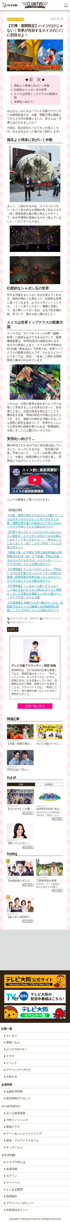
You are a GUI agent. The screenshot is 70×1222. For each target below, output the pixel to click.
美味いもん (13, 1042)
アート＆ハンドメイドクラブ (24, 1133)
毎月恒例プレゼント (18, 1098)
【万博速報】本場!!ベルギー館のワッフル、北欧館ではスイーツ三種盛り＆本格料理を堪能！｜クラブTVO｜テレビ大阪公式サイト (35, 606)
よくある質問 (14, 1189)
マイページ (13, 1182)
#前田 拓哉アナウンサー (22, 622)
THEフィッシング (17, 1119)
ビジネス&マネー (16, 1049)
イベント (11, 1062)
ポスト (14, 629)
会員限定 (49, 784)
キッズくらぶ (14, 1147)
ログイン (11, 1175)
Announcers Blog (15, 19)
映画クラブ (13, 1126)
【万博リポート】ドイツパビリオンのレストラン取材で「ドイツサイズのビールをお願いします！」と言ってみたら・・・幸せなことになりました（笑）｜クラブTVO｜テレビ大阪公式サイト (34, 539)
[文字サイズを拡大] (3, 15)
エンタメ (11, 1035)
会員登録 (11, 1168)
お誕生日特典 (14, 1091)
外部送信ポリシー (17, 1209)
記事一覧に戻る (35, 706)
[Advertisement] (35, 950)
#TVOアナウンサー (52, 618)
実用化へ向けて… (25, 101)
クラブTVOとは (15, 1162)
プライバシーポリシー (19, 1203)
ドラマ (10, 1056)
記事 (21, 784)
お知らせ (11, 1076)
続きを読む (28, 813)
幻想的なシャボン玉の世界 (30, 89)
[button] (66, 5)
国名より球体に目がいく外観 (31, 85)
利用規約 (11, 1196)
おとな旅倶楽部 (15, 1113)
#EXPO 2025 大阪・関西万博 (24, 618)
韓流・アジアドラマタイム (22, 1140)
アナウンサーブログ (18, 1069)
